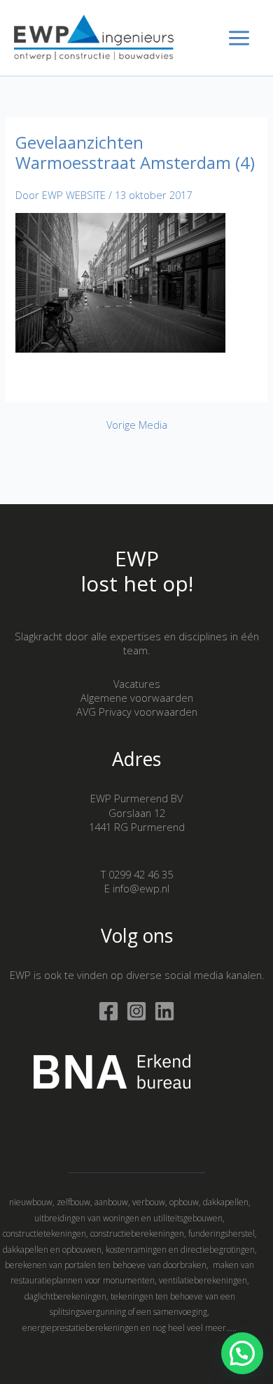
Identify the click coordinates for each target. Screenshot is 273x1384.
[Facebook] (108, 1011)
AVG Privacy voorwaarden (136, 712)
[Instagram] (136, 1011)
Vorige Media (136, 425)
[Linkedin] (164, 1011)
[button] (242, 1353)
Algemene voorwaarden (136, 698)
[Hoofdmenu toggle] (239, 38)
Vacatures (136, 684)
